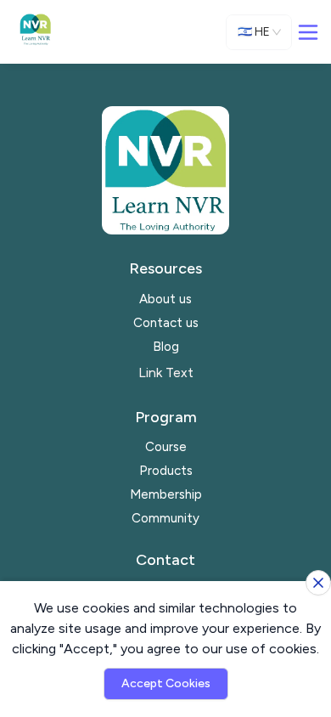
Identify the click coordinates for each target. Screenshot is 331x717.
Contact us (166, 322)
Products (166, 470)
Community (165, 518)
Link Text (166, 372)
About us (165, 299)
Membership (166, 494)
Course (166, 446)
